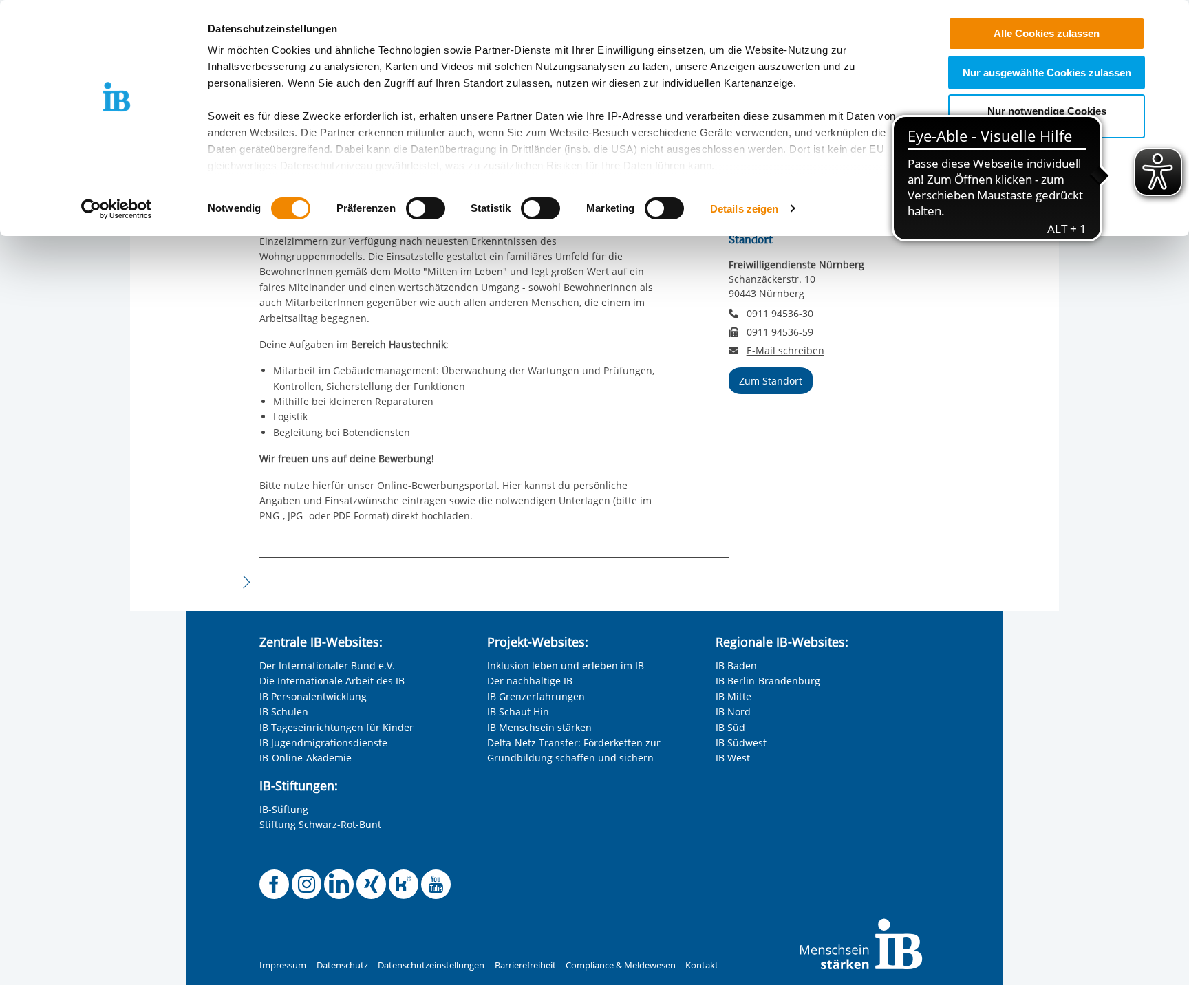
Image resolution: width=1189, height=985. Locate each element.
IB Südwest (741, 742)
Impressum (282, 965)
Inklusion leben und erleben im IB (565, 665)
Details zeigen (744, 209)
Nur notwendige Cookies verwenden (1046, 116)
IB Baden (736, 665)
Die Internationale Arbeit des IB (332, 680)
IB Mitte (733, 696)
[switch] (425, 208)
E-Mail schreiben (785, 351)
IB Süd (730, 727)
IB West (733, 757)
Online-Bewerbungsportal (437, 485)
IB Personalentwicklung (313, 696)
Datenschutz (342, 965)
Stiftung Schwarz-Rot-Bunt (320, 824)
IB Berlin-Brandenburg (768, 680)
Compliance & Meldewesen (621, 965)
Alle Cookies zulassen (1047, 33)
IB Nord (733, 711)
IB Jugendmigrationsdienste (323, 742)
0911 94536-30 (780, 313)
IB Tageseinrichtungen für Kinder (336, 727)
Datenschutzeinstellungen (431, 965)
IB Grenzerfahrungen (536, 696)
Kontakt (701, 965)
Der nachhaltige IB (529, 680)
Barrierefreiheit (525, 965)
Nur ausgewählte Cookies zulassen (1047, 72)
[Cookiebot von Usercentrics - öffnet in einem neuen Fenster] (116, 209)
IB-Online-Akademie (305, 757)
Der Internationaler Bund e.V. (327, 665)
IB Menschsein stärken (539, 727)
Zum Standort (770, 380)
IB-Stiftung (283, 809)
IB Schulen (283, 711)
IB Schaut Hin (518, 711)
